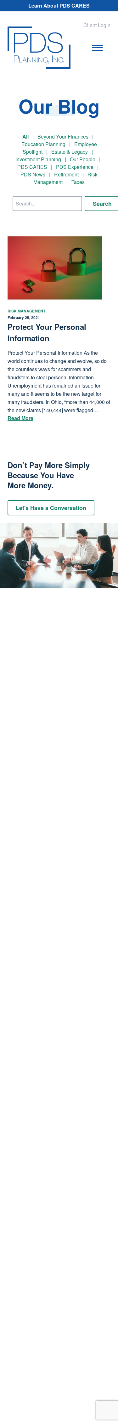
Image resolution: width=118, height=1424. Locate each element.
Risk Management (26, 311)
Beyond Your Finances (62, 136)
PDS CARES (32, 166)
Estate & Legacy (69, 151)
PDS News (32, 174)
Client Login (96, 25)
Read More (20, 418)
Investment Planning (38, 159)
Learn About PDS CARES (59, 5)
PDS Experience (74, 166)
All (25, 136)
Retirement (66, 174)
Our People (82, 159)
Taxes (78, 182)
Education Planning (43, 144)
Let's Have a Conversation (51, 508)
